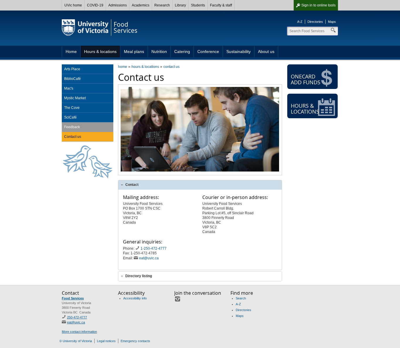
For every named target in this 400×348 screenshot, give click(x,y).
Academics (140, 5)
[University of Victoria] (85, 27)
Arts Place (72, 69)
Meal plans (134, 51)
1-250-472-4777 (154, 248)
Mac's (68, 88)
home (122, 67)
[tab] (200, 185)
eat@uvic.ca (149, 258)
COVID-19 (95, 5)
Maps (332, 21)
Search (241, 298)
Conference (208, 51)
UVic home (73, 5)
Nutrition (159, 51)
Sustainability (238, 51)
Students (198, 5)
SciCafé (70, 117)
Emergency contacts (135, 341)
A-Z (299, 21)
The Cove (72, 108)
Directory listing (138, 276)
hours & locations (145, 67)
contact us (171, 67)
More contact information (79, 331)
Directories (315, 21)
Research (162, 5)
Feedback (72, 127)
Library (180, 5)
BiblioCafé (72, 79)
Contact (132, 185)
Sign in (318, 5)
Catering (182, 51)
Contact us (72, 137)
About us (266, 51)
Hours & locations (100, 51)
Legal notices (106, 341)
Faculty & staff (221, 5)
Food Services (73, 298)
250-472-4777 (77, 317)
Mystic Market (75, 98)
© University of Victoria (75, 341)
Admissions (117, 5)
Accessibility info (135, 298)
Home (71, 51)
